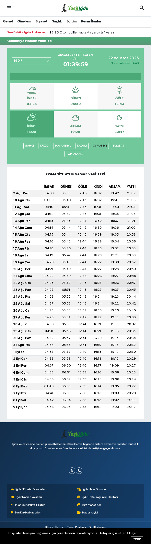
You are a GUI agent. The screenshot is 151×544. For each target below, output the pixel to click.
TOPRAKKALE (74, 153)
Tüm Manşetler (91, 504)
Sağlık (57, 21)
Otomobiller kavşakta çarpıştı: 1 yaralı (82, 32)
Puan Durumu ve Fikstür (30, 504)
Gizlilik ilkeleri (97, 527)
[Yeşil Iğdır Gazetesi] (75, 8)
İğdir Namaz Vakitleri (29, 497)
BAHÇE (29, 145)
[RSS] (79, 470)
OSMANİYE (100, 145)
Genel (8, 21)
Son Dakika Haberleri (28, 512)
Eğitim (71, 21)
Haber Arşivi (90, 512)
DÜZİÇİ (44, 145)
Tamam (137, 539)
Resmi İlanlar (91, 21)
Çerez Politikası (77, 527)
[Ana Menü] (9, 8)
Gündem (24, 21)
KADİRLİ (82, 145)
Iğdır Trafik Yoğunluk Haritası (100, 497)
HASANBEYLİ (63, 145)
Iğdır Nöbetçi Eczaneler (30, 489)
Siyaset (41, 21)
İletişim (59, 527)
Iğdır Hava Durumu (94, 489)
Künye (49, 527)
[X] (72, 470)
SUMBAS (118, 145)
